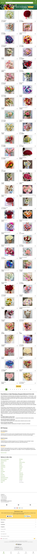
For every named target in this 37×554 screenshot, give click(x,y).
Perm (20, 460)
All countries (21, 482)
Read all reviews (4, 452)
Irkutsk (2, 468)
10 (24, 389)
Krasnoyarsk (3, 476)
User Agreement (3, 533)
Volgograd (21, 476)
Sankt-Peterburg (3, 460)
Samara (20, 463)
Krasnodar (2, 474)
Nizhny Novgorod (4, 479)
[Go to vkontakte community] (7, 505)
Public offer (3, 531)
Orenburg (20, 459)
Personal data (3, 529)
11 (26, 389)
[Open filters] (35, 3)
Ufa (19, 471)
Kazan (2, 473)
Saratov (20, 465)
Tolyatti (20, 468)
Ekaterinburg (3, 466)
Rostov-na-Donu (22, 462)
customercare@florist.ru (5, 502)
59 (30, 389)
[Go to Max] (30, 505)
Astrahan (2, 462)
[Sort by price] (34, 3)
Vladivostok (21, 474)
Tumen (20, 469)
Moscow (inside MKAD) (5, 459)
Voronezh (21, 477)
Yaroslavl (20, 479)
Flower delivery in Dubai (5, 536)
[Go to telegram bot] (18, 505)
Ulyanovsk (21, 473)
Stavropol (21, 466)
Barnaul (2, 463)
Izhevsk (2, 469)
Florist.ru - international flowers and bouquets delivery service (18, 548)
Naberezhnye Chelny (4, 477)
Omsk (2, 482)
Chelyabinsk (3, 465)
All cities (20, 480)
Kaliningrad (3, 471)
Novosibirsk (3, 480)
